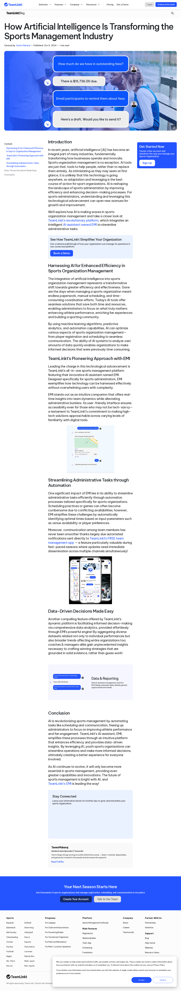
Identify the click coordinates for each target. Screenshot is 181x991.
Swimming (29, 927)
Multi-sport (29, 961)
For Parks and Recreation (55, 942)
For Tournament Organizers (56, 937)
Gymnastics (29, 946)
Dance (27, 937)
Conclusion (9, 174)
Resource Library (152, 952)
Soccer (9, 966)
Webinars (149, 948)
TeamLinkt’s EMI (60, 784)
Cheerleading (12, 937)
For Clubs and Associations (57, 927)
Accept (141, 980)
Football (10, 951)
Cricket (9, 942)
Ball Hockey (11, 932)
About (125, 923)
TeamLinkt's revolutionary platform (73, 220)
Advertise (149, 927)
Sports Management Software (95, 923)
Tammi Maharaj (23, 45)
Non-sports (29, 966)
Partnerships (150, 923)
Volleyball (28, 932)
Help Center (150, 943)
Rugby (9, 956)
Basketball (10, 927)
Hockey (9, 946)
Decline (163, 980)
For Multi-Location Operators (58, 946)
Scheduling (87, 948)
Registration (87, 933)
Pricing (110, 4)
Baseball (10, 923)
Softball (27, 923)
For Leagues (50, 923)
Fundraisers (87, 952)
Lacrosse (28, 951)
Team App (86, 943)
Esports (27, 942)
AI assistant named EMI (80, 225)
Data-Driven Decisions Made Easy (20, 170)
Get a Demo (123, 4)
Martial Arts (29, 956)
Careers (126, 927)
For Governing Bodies (54, 932)
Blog (147, 938)
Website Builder (89, 938)
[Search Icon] (172, 13)
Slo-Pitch (10, 961)
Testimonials (128, 932)
